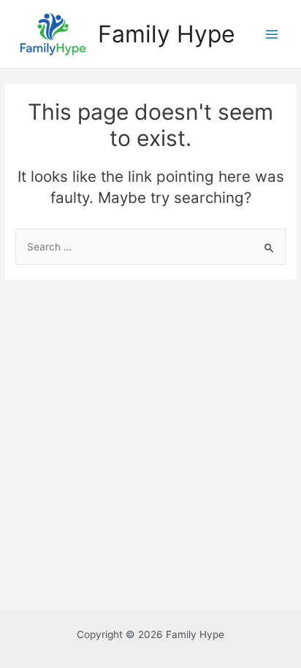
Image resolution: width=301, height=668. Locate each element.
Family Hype (166, 34)
